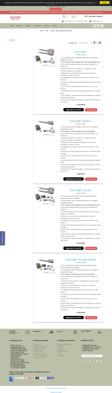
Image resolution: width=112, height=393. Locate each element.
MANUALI (47, 25)
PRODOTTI (19, 25)
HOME (12, 25)
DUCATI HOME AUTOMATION (58, 388)
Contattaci (36, 344)
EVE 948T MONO (80, 121)
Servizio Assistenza (39, 353)
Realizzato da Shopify (56, 392)
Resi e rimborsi (62, 351)
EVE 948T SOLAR (80, 190)
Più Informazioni (91, 109)
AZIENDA (27, 25)
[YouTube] (97, 361)
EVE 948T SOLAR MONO (80, 259)
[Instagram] (93, 361)
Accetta (104, 3)
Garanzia (60, 349)
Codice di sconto (55, 9)
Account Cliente (38, 351)
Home (42, 30)
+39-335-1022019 (82, 21)
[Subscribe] (99, 356)
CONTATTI (54, 25)
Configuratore (2, 238)
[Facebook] (86, 361)
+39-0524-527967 (69, 21)
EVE (47, 30)
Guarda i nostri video (39, 357)
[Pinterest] (90, 361)
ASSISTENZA (37, 25)
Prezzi (59, 353)
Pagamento (60, 355)
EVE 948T (81, 51)
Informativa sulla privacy (64, 344)
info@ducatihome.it (97, 21)
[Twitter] (83, 361)
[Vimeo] (100, 361)
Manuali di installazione (40, 355)
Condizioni (60, 346)
